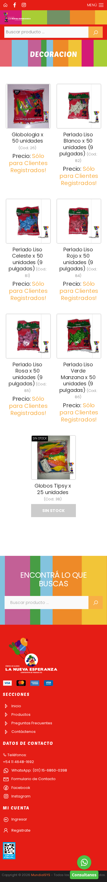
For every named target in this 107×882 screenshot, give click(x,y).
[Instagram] (24, 5)
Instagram (21, 796)
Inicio (16, 706)
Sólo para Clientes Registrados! (28, 163)
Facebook (20, 787)
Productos (21, 714)
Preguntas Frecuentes (31, 723)
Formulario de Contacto (33, 779)
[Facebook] (15, 5)
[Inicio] (6, 5)
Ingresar (19, 819)
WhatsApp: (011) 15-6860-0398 (39, 770)
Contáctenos (23, 731)
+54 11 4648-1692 (18, 761)
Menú (92, 5)
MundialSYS (40, 875)
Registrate (21, 830)
